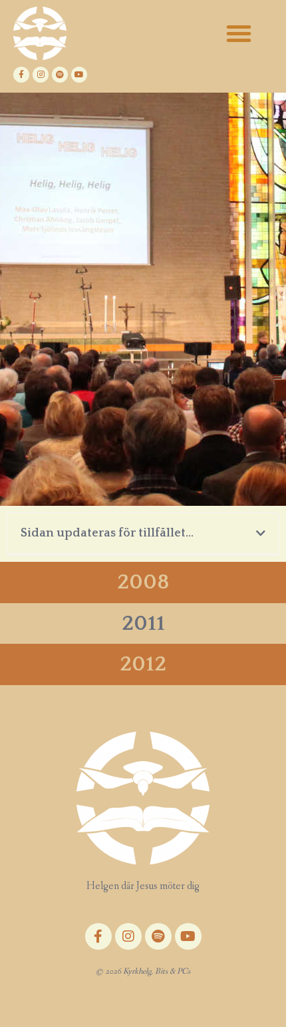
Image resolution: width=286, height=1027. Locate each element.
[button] (239, 33)
